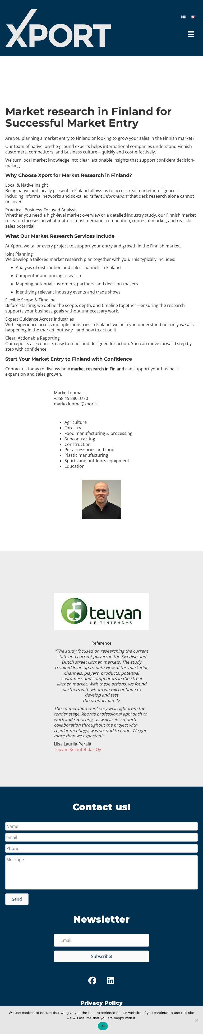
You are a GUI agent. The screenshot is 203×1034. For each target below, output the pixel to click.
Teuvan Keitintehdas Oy (77, 749)
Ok (102, 1026)
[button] (17, 899)
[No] (196, 1020)
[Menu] (191, 34)
